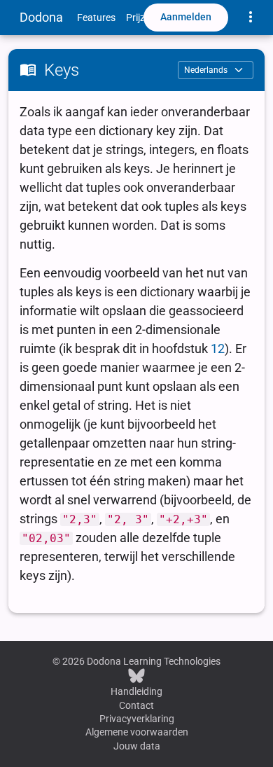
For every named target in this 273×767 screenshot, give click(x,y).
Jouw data (136, 746)
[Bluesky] (136, 675)
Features (96, 17)
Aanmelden (185, 16)
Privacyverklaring (136, 718)
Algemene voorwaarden (136, 732)
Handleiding (136, 691)
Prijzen (140, 17)
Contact (136, 705)
